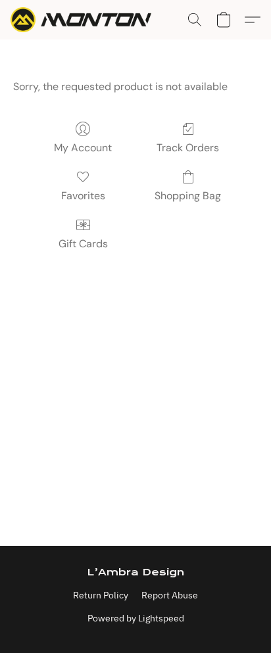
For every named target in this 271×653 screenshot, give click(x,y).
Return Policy (100, 595)
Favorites (83, 196)
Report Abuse (169, 595)
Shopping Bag (188, 196)
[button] (85, 19)
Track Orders (188, 148)
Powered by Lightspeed (135, 618)
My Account (83, 148)
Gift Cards (83, 244)
